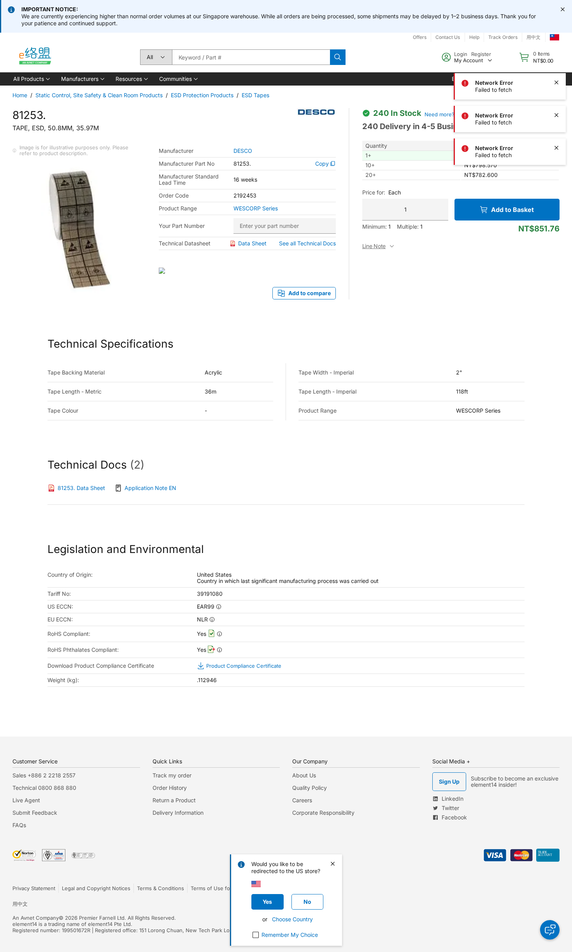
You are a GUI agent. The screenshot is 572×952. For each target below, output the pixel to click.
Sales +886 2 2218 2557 (43, 775)
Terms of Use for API (216, 888)
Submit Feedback (34, 812)
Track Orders (503, 37)
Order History (170, 787)
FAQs (19, 825)
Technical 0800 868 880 (44, 787)
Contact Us (447, 37)
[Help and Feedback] (550, 930)
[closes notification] (562, 9)
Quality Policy (309, 787)
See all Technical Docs (307, 243)
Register (481, 54)
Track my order (172, 775)
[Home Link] (34, 57)
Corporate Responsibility (323, 812)
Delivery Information (178, 812)
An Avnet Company (35, 918)
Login (460, 54)
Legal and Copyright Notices (96, 888)
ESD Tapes (255, 95)
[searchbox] (251, 57)
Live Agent (26, 800)
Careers (302, 800)
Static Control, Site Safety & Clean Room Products (99, 95)
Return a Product (174, 800)
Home (19, 95)
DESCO (242, 151)
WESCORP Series (255, 208)
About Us (304, 775)
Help (474, 37)
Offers (419, 37)
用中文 (533, 37)
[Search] (338, 57)
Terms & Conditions (160, 888)
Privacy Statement (33, 888)
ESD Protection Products (202, 95)
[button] (31, 79)
